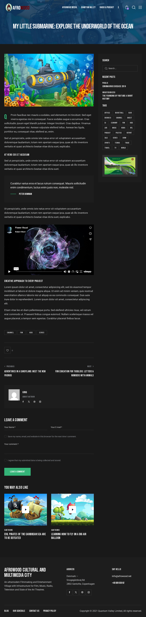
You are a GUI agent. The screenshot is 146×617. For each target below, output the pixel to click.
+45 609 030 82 (118, 582)
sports (107, 143)
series (41, 332)
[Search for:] (119, 68)
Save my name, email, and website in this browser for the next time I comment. (42, 436)
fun (21, 332)
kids (31, 332)
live (106, 128)
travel (107, 148)
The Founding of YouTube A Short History (117, 97)
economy (114, 123)
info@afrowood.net (121, 576)
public (105, 83)
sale (106, 138)
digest (129, 118)
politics (119, 133)
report (129, 133)
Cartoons (8, 530)
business (108, 118)
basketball (119, 113)
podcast (108, 133)
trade (127, 143)
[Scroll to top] (138, 612)
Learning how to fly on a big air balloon (68, 536)
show (124, 138)
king (25, 392)
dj (105, 123)
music (114, 128)
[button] (8, 350)
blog (130, 113)
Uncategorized (108, 92)
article (107, 113)
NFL (131, 128)
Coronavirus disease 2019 (114, 86)
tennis (117, 143)
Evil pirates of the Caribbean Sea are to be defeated (25, 536)
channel (10, 332)
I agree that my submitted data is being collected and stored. (34, 460)
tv (115, 148)
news (123, 128)
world (123, 148)
